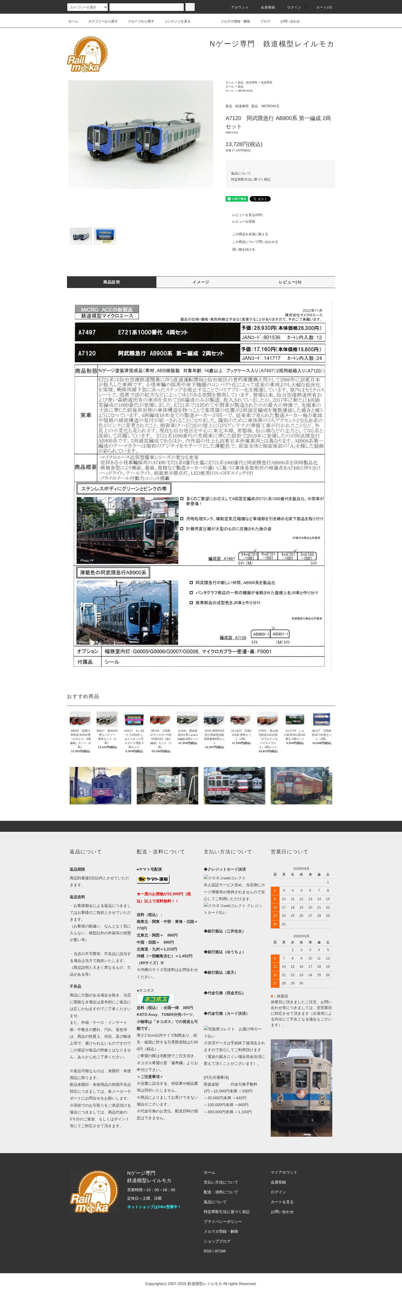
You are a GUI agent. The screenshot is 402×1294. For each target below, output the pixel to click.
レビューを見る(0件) (247, 215)
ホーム (73, 21)
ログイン (294, 7)
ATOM (220, 1251)
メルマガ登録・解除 (235, 21)
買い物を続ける (243, 249)
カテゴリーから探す (103, 21)
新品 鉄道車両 (247, 82)
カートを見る (282, 1202)
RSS (207, 1251)
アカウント (240, 7)
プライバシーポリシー (223, 1221)
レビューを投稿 (243, 221)
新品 (240, 86)
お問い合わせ (290, 21)
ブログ (265, 21)
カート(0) (324, 7)
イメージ (201, 282)
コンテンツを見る (177, 21)
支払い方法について (221, 1182)
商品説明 (111, 282)
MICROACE (245, 90)
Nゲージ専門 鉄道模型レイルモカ (272, 44)
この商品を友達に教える (250, 234)
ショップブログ (217, 1241)
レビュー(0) (290, 282)
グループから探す (141, 21)
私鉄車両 (266, 82)
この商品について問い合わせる (255, 242)
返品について (241, 173)
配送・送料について (221, 1192)
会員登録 (268, 7)
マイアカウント (284, 1172)
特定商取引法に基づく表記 (250, 179)
